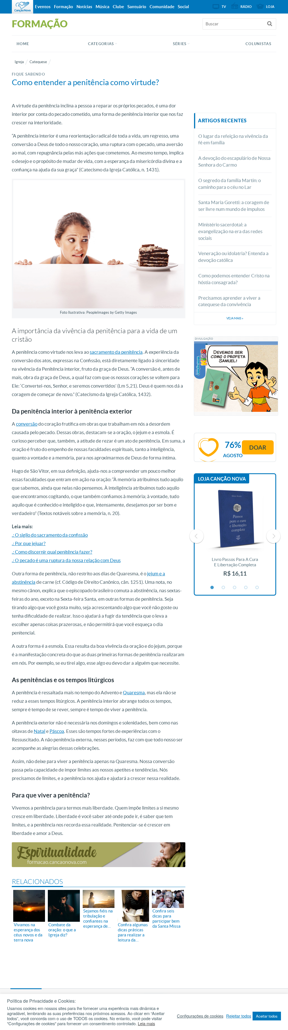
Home (23, 44)
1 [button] (212, 587)
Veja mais (234, 318)
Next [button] (273, 536)
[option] (235, 536)
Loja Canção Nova (222, 478)
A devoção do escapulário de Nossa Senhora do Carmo (234, 161)
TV (224, 6)
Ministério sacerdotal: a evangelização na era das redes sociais (230, 231)
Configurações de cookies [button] (200, 1015)
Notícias (84, 6)
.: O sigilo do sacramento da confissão (50, 535)
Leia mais (146, 1023)
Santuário (136, 6)
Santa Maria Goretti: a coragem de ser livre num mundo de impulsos (233, 206)
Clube (118, 6)
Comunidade (162, 6)
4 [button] (246, 587)
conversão (26, 423)
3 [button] (235, 587)
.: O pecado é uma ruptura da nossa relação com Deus (66, 560)
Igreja (19, 62)
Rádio (246, 6)
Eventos (43, 6)
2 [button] (223, 587)
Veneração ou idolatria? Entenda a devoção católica (233, 257)
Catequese (38, 62)
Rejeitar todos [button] (238, 1015)
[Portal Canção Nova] (22, 7)
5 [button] (257, 587)
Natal (39, 731)
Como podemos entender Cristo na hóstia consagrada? (234, 279)
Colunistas (258, 44)
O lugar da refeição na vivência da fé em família (233, 139)
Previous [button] (197, 536)
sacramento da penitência (116, 352)
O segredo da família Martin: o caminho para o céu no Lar (229, 184)
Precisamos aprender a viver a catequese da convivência (229, 301)
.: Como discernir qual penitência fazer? (52, 551)
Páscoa (57, 731)
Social (183, 6)
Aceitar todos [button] (267, 1016)
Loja (270, 6)
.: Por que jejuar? (29, 543)
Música (102, 6)
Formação (63, 6)
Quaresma (134, 692)
